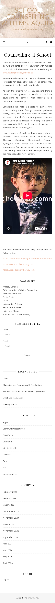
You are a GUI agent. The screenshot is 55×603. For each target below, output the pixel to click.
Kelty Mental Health (12, 307)
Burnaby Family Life (12, 293)
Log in (6, 579)
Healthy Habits (10, 404)
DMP (5, 378)
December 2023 (11, 511)
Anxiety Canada (10, 286)
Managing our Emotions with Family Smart (23, 384)
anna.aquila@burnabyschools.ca (18, 72)
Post (5, 461)
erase (5, 300)
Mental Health (9, 448)
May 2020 (8, 556)
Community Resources (14, 428)
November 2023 (11, 517)
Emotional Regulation (13, 397)
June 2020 (8, 550)
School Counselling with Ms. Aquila (27, 16)
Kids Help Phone (11, 310)
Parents (7, 454)
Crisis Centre (9, 297)
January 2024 (9, 504)
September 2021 (11, 537)
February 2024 (10, 498)
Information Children (12, 304)
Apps (5, 422)
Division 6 (7, 441)
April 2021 (8, 543)
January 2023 (9, 524)
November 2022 (11, 530)
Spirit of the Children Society (16, 314)
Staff (5, 467)
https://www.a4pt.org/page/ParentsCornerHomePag (29, 258)
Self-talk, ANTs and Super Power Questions (24, 391)
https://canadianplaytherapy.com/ (19, 269)
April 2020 (8, 563)
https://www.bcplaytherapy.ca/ (18, 264)
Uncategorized (10, 474)
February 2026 (10, 491)
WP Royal (34, 598)
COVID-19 (8, 435)
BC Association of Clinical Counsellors (20, 290)
